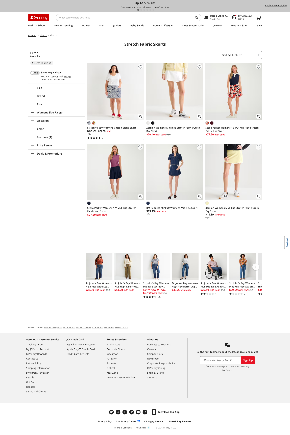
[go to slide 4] (147, 10)
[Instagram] (118, 412)
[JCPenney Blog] (145, 412)
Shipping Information (38, 368)
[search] (198, 17)
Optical (111, 368)
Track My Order (35, 344)
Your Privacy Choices (126, 421)
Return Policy (33, 363)
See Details (227, 370)
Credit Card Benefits (77, 353)
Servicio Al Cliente (36, 391)
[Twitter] (111, 412)
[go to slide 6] (153, 10)
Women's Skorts (83, 327)
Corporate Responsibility (161, 363)
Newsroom (153, 358)
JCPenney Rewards (36, 353)
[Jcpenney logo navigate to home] (38, 17)
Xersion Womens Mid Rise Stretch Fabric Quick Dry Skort (173, 129)
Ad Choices (141, 427)
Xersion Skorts (121, 327)
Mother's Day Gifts (53, 327)
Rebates (30, 386)
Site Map (152, 377)
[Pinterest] (132, 412)
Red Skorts (109, 327)
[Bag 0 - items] (258, 17)
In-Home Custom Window (121, 377)
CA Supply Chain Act (154, 421)
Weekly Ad (112, 353)
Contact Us (32, 358)
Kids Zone (112, 372)
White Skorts (69, 327)
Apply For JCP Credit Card (80, 349)
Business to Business (159, 344)
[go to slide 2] (141, 10)
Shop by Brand (155, 372)
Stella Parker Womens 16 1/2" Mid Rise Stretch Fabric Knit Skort (232, 129)
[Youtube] (138, 412)
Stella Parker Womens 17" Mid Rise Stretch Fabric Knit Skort (111, 209)
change (67, 76)
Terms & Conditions (123, 427)
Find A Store (113, 344)
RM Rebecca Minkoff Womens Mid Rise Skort (172, 207)
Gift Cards (31, 382)
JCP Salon (112, 358)
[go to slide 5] (150, 10)
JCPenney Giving (156, 368)
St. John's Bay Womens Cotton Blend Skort (111, 127)
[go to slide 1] (138, 10)
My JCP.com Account (37, 349)
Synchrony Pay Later (37, 372)
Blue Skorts (97, 327)
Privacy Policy (105, 421)
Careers (151, 349)
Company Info (155, 353)
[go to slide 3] (144, 10)
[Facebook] (125, 412)
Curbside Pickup (116, 349)
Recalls (30, 377)
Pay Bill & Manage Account (81, 344)
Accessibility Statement (180, 421)
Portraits (111, 363)
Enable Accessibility (276, 5)
